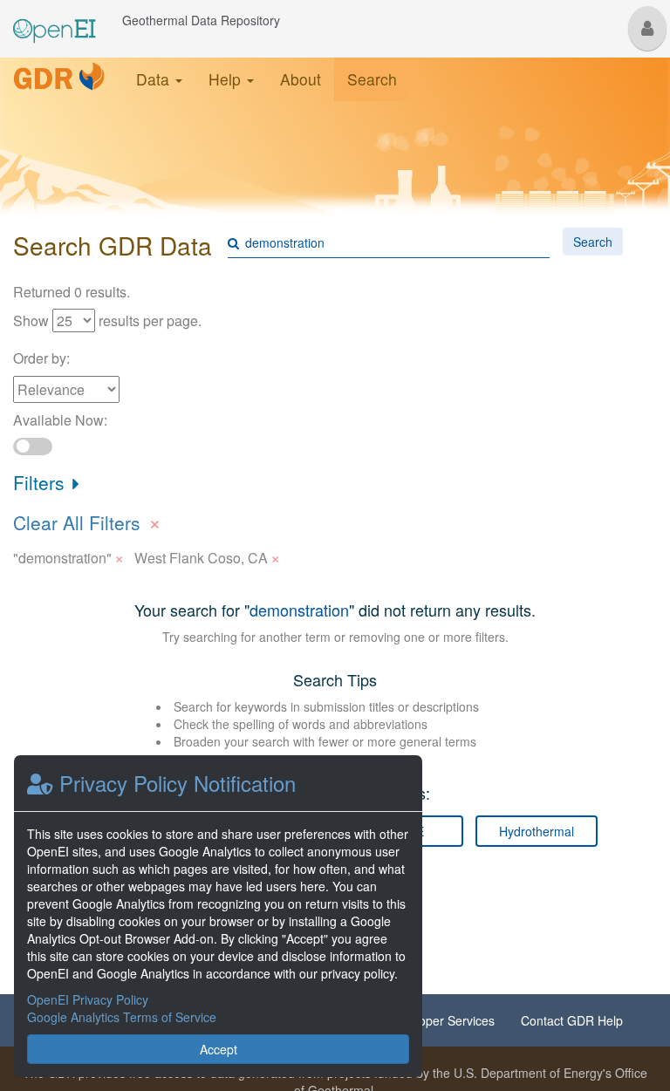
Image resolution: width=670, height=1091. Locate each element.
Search (372, 79)
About (300, 79)
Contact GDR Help (572, 1020)
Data (155, 79)
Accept (218, 1049)
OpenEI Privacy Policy (87, 999)
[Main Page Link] (54, 20)
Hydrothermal (536, 831)
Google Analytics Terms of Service (121, 1017)
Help (227, 79)
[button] (647, 28)
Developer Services (441, 1020)
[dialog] (218, 916)
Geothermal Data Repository (201, 20)
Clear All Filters (87, 520)
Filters (41, 482)
